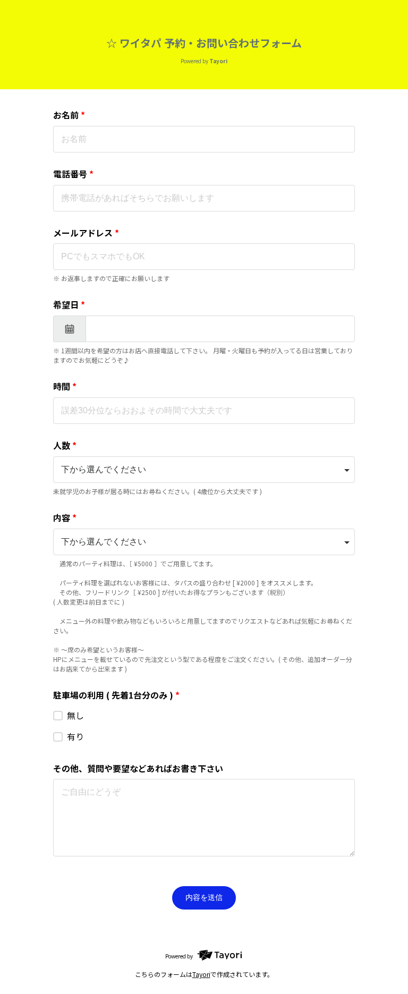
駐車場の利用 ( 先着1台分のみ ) (116, 695)
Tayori (201, 974)
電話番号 (73, 173)
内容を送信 (204, 897)
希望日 (69, 304)
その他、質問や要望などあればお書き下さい (138, 768)
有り (75, 736)
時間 (64, 386)
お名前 (69, 114)
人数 (64, 445)
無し (75, 715)
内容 (64, 517)
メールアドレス (86, 232)
